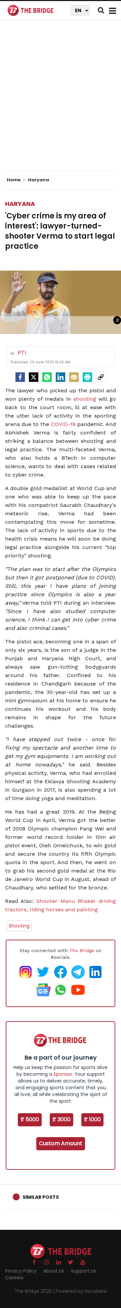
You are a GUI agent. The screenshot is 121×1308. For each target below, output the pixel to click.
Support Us (83, 1271)
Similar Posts (41, 1197)
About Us (53, 1271)
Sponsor (62, 1074)
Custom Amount (60, 1143)
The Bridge (82, 950)
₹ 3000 (61, 1119)
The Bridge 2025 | (35, 1291)
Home (14, 180)
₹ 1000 (92, 1119)
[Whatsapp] (47, 377)
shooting (84, 399)
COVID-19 (63, 424)
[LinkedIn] (60, 377)
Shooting (19, 925)
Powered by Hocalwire (81, 1291)
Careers (14, 1277)
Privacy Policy (21, 1271)
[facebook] (20, 377)
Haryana (20, 204)
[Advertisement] (60, 101)
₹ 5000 (30, 1119)
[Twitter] (34, 377)
